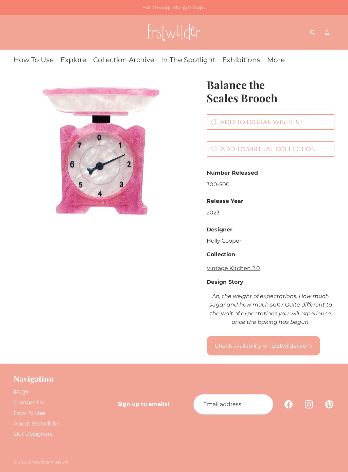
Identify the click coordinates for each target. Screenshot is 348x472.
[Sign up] (263, 404)
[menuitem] (34, 59)
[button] (262, 149)
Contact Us (29, 402)
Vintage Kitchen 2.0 (233, 268)
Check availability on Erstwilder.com (263, 346)
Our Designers (33, 434)
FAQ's (21, 392)
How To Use (30, 413)
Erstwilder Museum (49, 462)
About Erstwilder (36, 423)
